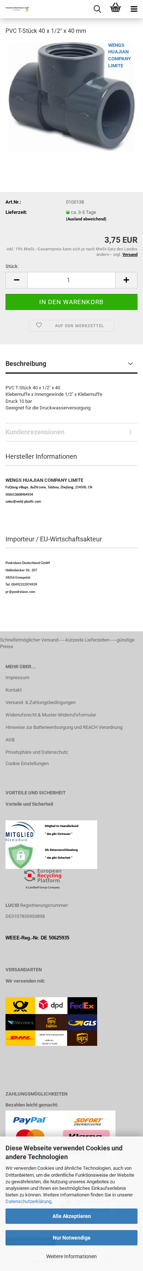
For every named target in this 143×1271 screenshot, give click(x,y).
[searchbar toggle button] (97, 9)
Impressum (17, 677)
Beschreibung (26, 363)
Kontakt (14, 690)
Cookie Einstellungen (27, 763)
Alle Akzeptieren (71, 1216)
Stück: (12, 266)
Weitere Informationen (71, 1256)
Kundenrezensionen (35, 432)
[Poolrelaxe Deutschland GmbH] (14, 9)
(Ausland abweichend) (86, 219)
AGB (10, 739)
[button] (16, 280)
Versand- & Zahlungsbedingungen (41, 702)
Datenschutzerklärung (28, 1201)
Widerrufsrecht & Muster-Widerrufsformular (51, 715)
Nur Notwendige (72, 1238)
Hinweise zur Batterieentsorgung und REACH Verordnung (64, 727)
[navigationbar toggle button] (134, 9)
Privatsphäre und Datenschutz (37, 752)
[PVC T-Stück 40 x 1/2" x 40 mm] (71, 96)
